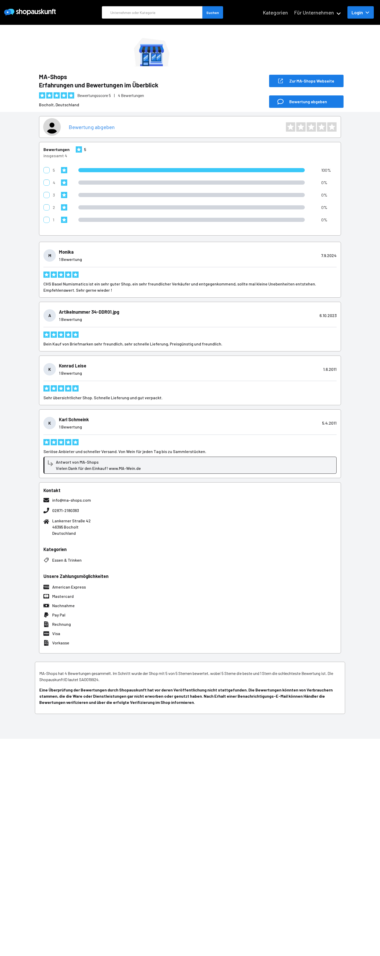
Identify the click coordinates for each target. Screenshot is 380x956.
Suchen (212, 12)
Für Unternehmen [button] (314, 12)
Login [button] (357, 12)
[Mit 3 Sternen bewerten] (311, 127)
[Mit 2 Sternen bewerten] (301, 127)
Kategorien (275, 12)
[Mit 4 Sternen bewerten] (321, 127)
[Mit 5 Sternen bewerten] (332, 127)
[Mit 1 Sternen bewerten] (290, 127)
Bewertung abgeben (92, 127)
